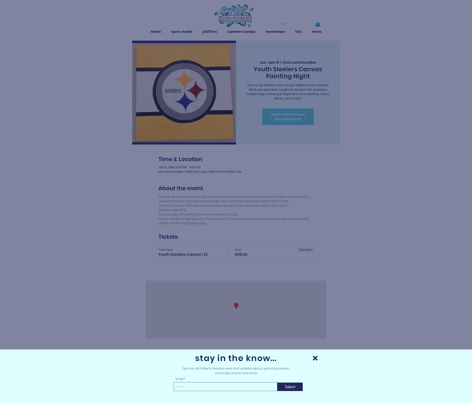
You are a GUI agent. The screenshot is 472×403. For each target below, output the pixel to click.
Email (179, 379)
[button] (315, 358)
